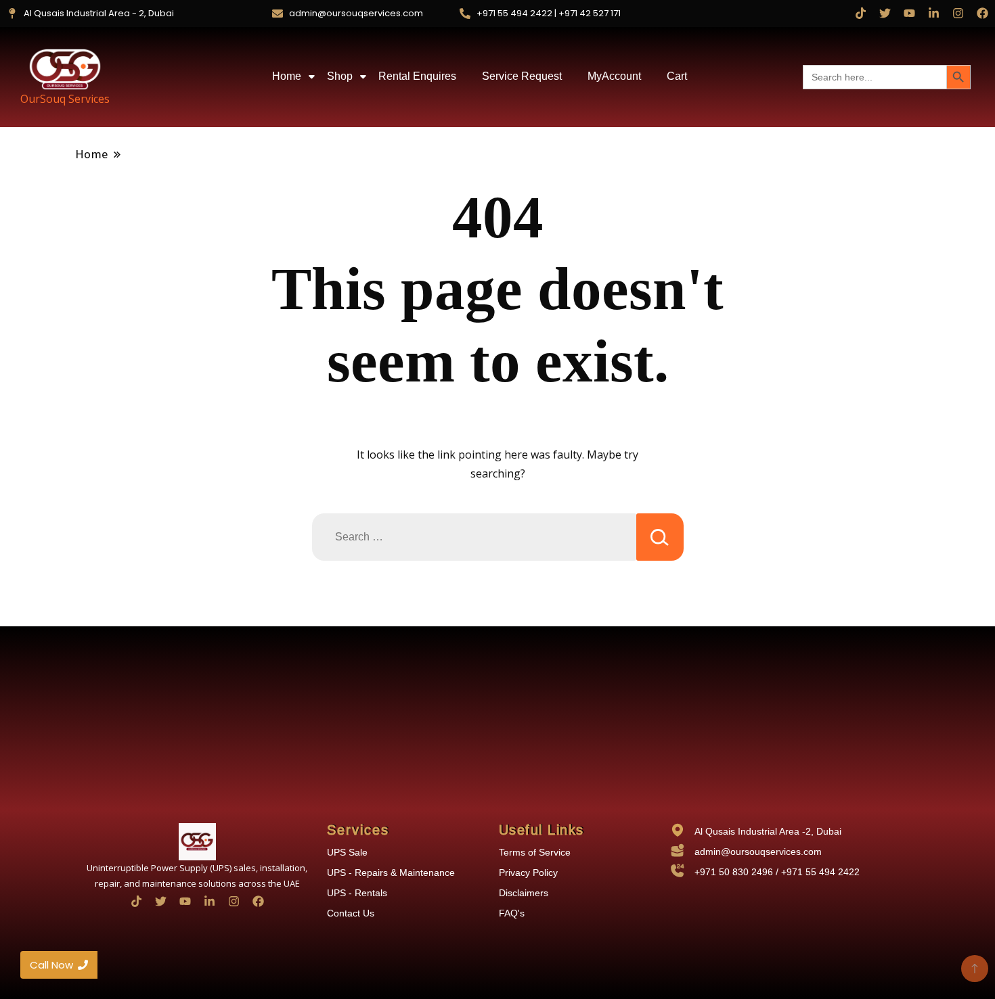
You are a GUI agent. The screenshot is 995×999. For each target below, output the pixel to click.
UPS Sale (347, 852)
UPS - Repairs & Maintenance (391, 872)
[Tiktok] (860, 13)
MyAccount (614, 76)
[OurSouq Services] (65, 69)
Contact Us (350, 913)
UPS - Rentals (357, 892)
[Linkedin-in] (933, 13)
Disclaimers (523, 892)
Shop (340, 76)
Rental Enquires (417, 76)
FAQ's (512, 913)
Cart (677, 76)
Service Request (522, 76)
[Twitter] (885, 13)
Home (286, 76)
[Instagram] (958, 13)
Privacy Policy (528, 872)
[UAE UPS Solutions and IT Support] (197, 841)
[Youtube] (909, 13)
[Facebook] (982, 13)
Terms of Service (535, 852)
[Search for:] (474, 537)
